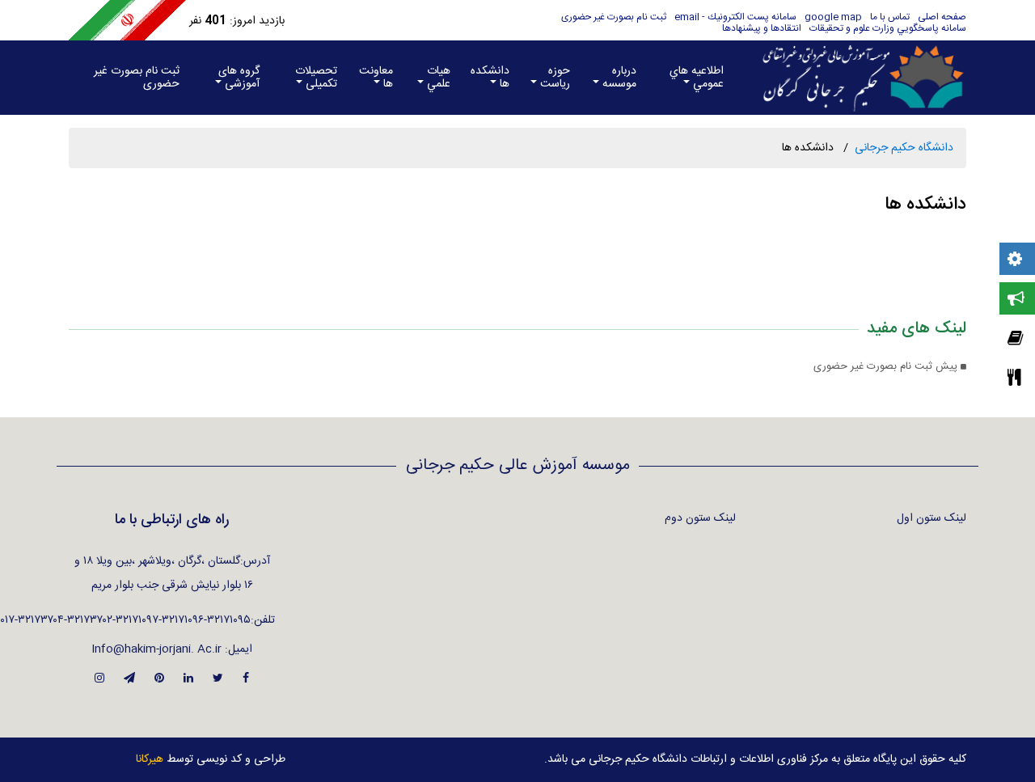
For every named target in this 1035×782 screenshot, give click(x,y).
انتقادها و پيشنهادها (761, 28)
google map (833, 17)
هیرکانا (149, 759)
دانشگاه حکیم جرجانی (904, 148)
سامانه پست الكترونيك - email (735, 17)
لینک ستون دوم (700, 518)
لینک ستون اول (931, 518)
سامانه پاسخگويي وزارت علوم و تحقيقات (887, 28)
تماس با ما (890, 17)
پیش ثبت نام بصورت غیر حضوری (887, 367)
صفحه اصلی (942, 17)
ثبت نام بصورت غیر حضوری (613, 17)
